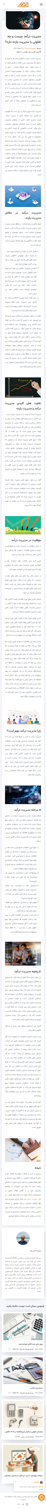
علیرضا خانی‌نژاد (30, 48)
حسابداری (34, 1317)
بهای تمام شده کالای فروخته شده (31, 1344)
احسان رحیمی (25, 1437)
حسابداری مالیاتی (36, 1388)
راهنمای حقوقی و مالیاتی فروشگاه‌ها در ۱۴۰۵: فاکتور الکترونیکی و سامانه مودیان (23, 1432)
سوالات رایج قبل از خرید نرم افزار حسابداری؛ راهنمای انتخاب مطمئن (23, 1475)
